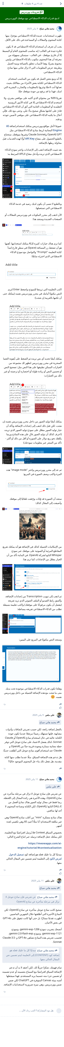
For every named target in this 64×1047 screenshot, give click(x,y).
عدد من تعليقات (33, 3)
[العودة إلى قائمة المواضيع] (61, 3)
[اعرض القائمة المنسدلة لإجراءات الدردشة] (3, 3)
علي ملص (51, 786)
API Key (29, 138)
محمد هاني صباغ (48, 722)
